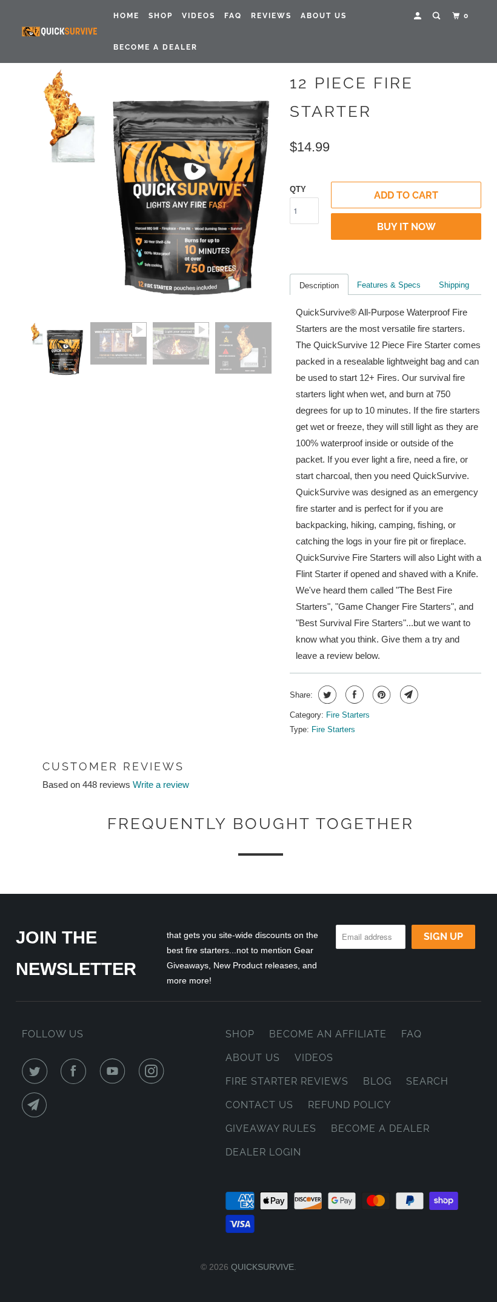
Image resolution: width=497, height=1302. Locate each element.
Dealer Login (263, 1152)
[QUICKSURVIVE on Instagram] (154, 1071)
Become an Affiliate (328, 1034)
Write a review (161, 784)
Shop (160, 16)
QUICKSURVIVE (262, 1267)
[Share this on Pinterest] (380, 695)
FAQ (233, 16)
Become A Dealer (155, 47)
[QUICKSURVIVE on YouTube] (115, 1071)
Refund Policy (349, 1105)
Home (126, 16)
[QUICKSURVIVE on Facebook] (76, 1071)
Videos (198, 16)
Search (427, 1081)
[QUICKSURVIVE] (59, 31)
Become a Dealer (380, 1128)
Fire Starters (348, 714)
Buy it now (406, 227)
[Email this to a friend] (407, 695)
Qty (298, 189)
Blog (377, 1081)
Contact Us (259, 1105)
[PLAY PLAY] (153, 188)
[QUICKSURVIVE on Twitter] (37, 1071)
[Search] (437, 16)
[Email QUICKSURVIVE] (37, 1105)
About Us (324, 16)
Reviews (271, 16)
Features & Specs (389, 284)
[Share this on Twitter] (325, 695)
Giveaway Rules (270, 1128)
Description (319, 285)
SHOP (240, 1034)
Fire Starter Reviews (287, 1081)
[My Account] (419, 16)
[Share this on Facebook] (353, 695)
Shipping (454, 284)
